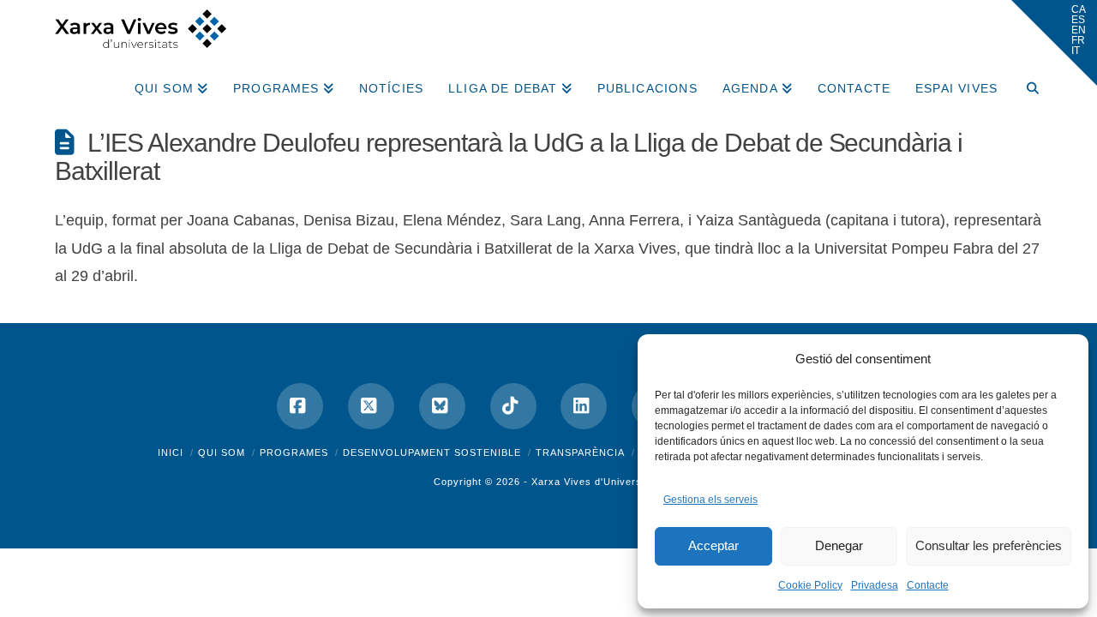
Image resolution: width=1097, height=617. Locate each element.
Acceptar (713, 545)
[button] (1054, 43)
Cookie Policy (810, 585)
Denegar (839, 545)
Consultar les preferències (988, 545)
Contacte (928, 585)
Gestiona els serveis (710, 500)
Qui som (221, 452)
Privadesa (874, 585)
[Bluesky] (442, 406)
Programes (294, 452)
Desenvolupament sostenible (432, 452)
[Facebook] (300, 406)
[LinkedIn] (583, 406)
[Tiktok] (513, 406)
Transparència (580, 452)
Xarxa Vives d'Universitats (597, 481)
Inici (170, 452)
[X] (371, 406)
